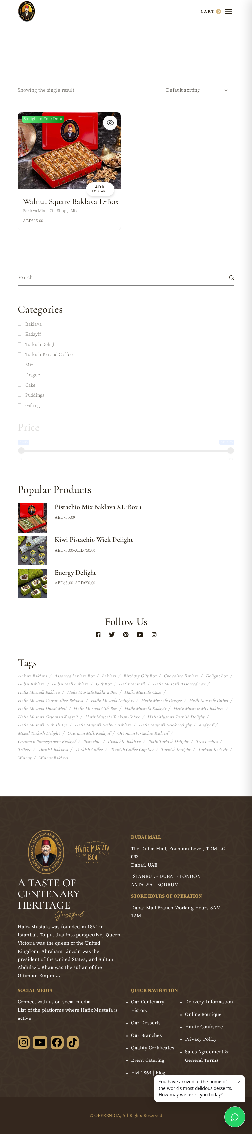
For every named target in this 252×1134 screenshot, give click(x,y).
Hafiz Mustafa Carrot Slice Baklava (50, 700)
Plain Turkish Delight (168, 741)
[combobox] (196, 90)
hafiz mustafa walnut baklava (103, 725)
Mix (74, 210)
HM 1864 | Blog (148, 1073)
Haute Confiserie (204, 1027)
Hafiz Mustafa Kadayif (145, 708)
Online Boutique (203, 1014)
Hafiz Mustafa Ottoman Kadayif (48, 717)
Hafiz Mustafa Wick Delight (165, 725)
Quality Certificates (152, 1048)
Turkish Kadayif (212, 749)
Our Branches (146, 1035)
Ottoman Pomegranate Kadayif (47, 741)
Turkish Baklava (53, 749)
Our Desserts (146, 1023)
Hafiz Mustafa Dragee (161, 700)
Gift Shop (58, 210)
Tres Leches (207, 741)
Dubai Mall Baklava (70, 684)
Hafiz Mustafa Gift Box (95, 708)
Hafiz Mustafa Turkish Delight (175, 717)
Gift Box (104, 684)
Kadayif (206, 725)
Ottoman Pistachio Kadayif (142, 733)
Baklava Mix (34, 210)
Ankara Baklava (32, 676)
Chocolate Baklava (181, 676)
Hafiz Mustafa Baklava (39, 692)
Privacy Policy (201, 1039)
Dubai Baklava (31, 684)
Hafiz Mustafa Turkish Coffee (112, 717)
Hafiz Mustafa (132, 684)
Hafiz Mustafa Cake (142, 692)
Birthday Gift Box (139, 676)
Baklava (109, 676)
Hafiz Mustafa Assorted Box (179, 684)
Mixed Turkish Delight (39, 733)
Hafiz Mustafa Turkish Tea (43, 725)
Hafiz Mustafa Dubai (208, 700)
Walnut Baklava (53, 758)
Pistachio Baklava (124, 741)
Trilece (24, 749)
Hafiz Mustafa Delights (112, 700)
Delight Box (217, 676)
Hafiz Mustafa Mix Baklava (198, 708)
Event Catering (147, 1060)
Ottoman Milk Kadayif (88, 733)
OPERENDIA (107, 1116)
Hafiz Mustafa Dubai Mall (42, 708)
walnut (25, 758)
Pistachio (91, 741)
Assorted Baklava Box (74, 676)
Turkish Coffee (89, 749)
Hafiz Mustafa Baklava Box (92, 692)
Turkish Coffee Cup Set (132, 749)
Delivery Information (209, 1002)
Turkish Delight (175, 749)
